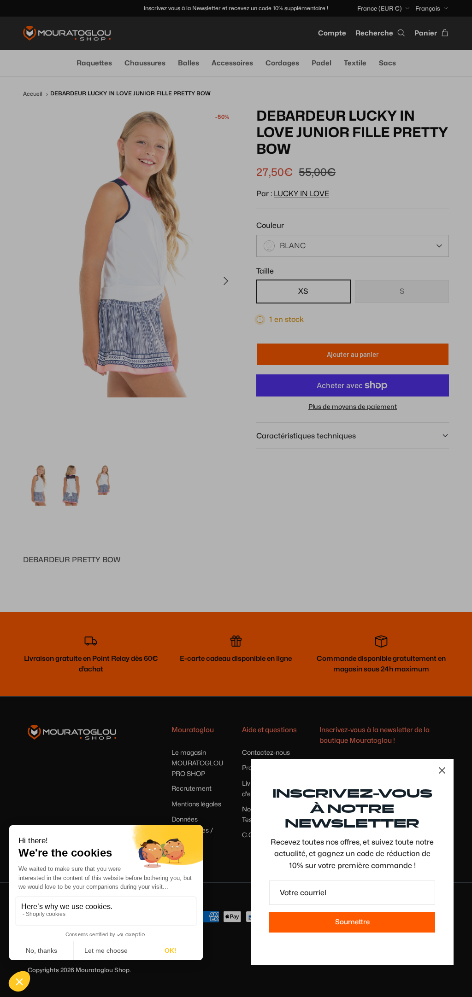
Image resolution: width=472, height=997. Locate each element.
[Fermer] (442, 770)
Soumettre (352, 922)
